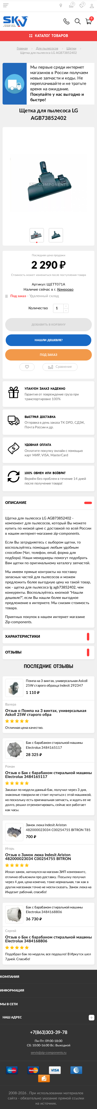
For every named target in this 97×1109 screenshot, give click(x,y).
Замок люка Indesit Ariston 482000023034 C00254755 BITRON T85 (58, 828)
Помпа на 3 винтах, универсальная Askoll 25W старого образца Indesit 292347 (56, 683)
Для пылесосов (47, 48)
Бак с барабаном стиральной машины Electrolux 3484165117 (54, 745)
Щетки (71, 48)
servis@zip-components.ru (48, 1052)
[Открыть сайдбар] (5, 5)
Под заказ (48, 355)
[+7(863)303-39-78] (66, 21)
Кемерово (65, 289)
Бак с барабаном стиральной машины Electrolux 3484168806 (54, 910)
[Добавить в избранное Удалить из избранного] (27, 367)
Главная (22, 48)
